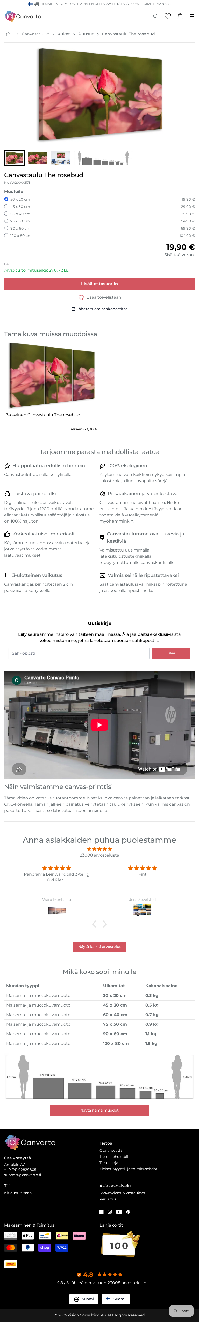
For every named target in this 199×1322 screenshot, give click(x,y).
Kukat (64, 34)
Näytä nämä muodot (99, 1110)
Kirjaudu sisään (18, 1193)
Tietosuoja (109, 1162)
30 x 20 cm (20, 199)
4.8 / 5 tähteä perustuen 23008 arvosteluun (101, 1282)
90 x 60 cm (20, 228)
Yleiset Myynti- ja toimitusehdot (129, 1169)
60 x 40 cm (20, 213)
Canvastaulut (35, 34)
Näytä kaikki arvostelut (99, 946)
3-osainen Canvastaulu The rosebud (43, 414)
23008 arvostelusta (99, 855)
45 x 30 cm (20, 206)
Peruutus (108, 1199)
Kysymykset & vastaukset (122, 1193)
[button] (14, 158)
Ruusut (86, 34)
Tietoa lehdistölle (115, 1156)
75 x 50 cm (20, 221)
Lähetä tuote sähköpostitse (102, 309)
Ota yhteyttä (111, 1150)
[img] (99, 849)
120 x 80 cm (21, 235)
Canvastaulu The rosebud (128, 34)
